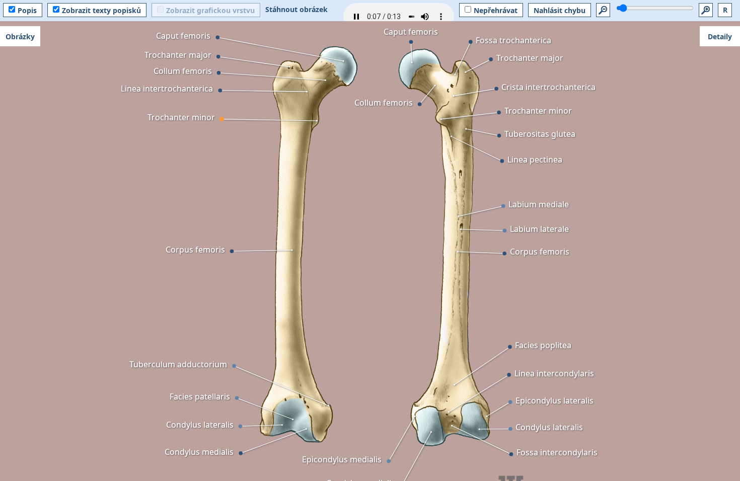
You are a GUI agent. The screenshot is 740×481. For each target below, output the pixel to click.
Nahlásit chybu (559, 10)
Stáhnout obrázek (296, 9)
